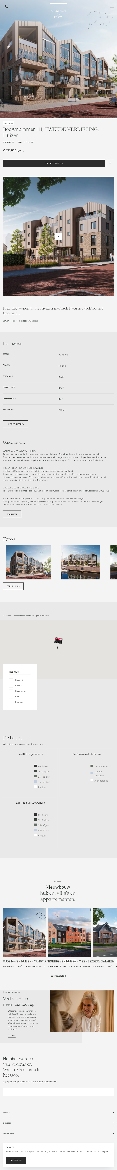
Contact (12, 1035)
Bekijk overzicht (58, 976)
